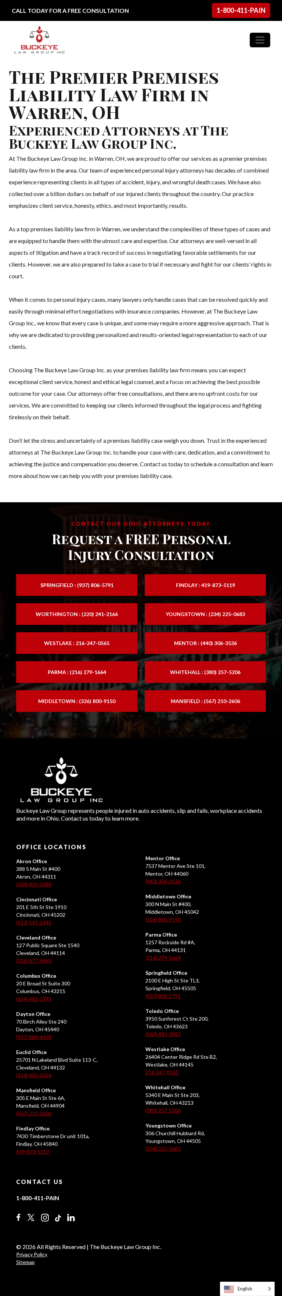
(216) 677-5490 (33, 960)
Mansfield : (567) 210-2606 (205, 701)
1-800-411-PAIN (241, 10)
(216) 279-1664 (163, 958)
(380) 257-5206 (163, 1110)
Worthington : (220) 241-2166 (77, 614)
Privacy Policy (31, 1254)
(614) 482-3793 (33, 999)
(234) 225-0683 (163, 1148)
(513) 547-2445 (33, 922)
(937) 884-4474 (33, 1037)
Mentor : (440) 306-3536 (205, 643)
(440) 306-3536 (163, 881)
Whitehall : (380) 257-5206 (205, 672)
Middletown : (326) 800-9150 (76, 701)
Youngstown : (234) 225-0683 (205, 614)
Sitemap (25, 1262)
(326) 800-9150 (163, 919)
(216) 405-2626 (33, 1075)
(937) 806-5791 (163, 996)
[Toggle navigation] (260, 40)
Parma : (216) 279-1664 (77, 672)
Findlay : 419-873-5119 (205, 585)
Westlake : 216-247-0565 (76, 643)
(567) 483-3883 (163, 1034)
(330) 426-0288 (33, 884)
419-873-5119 (32, 1151)
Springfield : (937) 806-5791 (76, 585)
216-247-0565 (161, 1072)
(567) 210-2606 (33, 1113)
